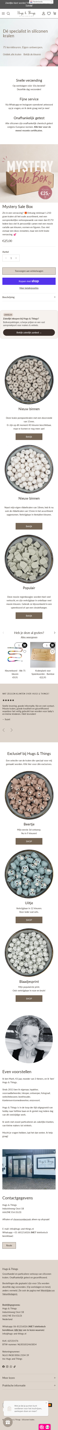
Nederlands (37, 2)
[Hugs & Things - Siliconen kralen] (26, 13)
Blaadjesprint (29, 982)
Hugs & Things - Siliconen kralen (21, 1419)
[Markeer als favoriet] (24, 651)
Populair (29, 588)
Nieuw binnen (29, 409)
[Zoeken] (10, 13)
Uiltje (29, 903)
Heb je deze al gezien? (29, 633)
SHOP (29, 841)
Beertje (29, 824)
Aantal (5, 251)
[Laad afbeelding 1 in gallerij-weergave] (29, 173)
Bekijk (29, 436)
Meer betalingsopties (29, 288)
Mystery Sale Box (17, 206)
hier (30, 764)
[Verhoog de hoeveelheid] (16, 258)
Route (9, 1245)
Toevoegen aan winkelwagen (29, 271)
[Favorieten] (49, 13)
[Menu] (3, 13)
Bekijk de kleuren (32, 54)
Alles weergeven (29, 637)
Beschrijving (8, 297)
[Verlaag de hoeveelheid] (5, 258)
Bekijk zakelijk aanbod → (29, 332)
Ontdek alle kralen (12, 54)
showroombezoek (22, 1219)
